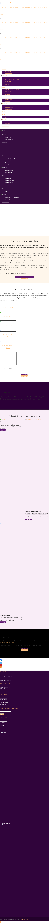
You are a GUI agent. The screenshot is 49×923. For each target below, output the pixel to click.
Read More (3, 430)
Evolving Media (25, 919)
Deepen (2, 422)
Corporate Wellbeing (4, 702)
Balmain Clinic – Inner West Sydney (11, 121)
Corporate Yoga (8, 105)
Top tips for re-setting (5, 615)
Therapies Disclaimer (4, 723)
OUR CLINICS (24, 650)
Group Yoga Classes (8, 91)
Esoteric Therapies (3, 698)
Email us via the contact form (5, 680)
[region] (24, 220)
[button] (24, 232)
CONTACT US (24, 648)
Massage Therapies (8, 81)
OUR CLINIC (24, 376)
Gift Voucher (2, 722)
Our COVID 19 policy (4, 704)
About (4, 69)
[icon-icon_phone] (0, 674)
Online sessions (3, 688)
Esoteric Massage (8, 101)
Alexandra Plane (8, 71)
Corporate (5, 103)
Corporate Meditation (9, 107)
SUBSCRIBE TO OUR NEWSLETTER (24, 277)
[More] (1, 667)
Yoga (3, 87)
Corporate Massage (8, 109)
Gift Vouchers (7, 84)
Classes (4, 111)
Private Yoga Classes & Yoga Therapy (12, 89)
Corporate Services (8, 325)
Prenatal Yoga (7, 94)
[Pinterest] (1, 665)
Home (3, 65)
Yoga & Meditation (8, 307)
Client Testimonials (8, 73)
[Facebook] (1, 659)
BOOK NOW (24, 278)
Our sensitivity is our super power (33, 511)
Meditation (7, 92)
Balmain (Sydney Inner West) (7, 642)
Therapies (5, 75)
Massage (4, 96)
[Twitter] (1, 663)
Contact (4, 119)
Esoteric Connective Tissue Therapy (12, 79)
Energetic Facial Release (9, 82)
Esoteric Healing (8, 77)
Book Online (5, 126)
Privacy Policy (2, 725)
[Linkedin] (1, 661)
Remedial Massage (8, 99)
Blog (3, 114)
